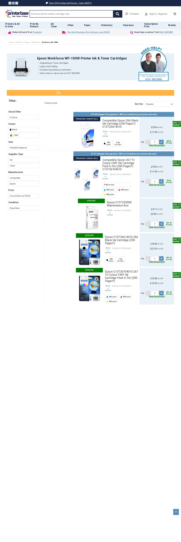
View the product (157, 145)
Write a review (105, 133)
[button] (117, 13)
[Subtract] (148, 142)
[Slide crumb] (9, 3)
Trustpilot (37, 32)
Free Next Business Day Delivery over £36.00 (88, 32)
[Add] (161, 142)
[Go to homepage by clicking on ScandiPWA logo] (17, 14)
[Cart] (174, 14)
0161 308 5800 (166, 32)
